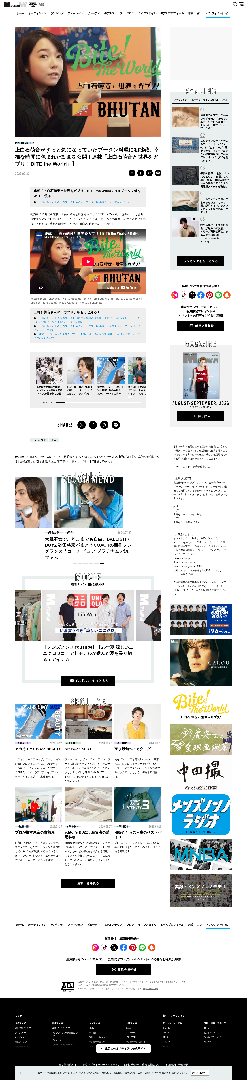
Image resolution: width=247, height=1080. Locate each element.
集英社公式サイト (69, 1064)
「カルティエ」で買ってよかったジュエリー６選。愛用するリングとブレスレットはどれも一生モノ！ (214, 206)
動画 (54, 440)
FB (140, 173)
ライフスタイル (147, 13)
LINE (158, 173)
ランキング (56, 13)
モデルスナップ (113, 13)
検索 (233, 4)
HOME (19, 456)
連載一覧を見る (88, 883)
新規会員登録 (204, 325)
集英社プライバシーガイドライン (101, 1064)
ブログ (130, 13)
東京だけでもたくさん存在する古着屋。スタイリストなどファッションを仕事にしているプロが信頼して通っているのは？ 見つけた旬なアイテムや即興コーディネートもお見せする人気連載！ (38, 851)
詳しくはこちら (200, 1073)
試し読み (204, 416)
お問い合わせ (131, 1064)
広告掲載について (152, 1064)
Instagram (175, 295)
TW (132, 173)
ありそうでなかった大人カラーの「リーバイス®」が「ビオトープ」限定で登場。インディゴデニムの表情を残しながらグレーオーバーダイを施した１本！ (214, 150)
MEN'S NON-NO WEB (13, 4)
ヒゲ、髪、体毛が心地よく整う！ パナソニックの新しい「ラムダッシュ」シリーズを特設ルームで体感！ (80, 393)
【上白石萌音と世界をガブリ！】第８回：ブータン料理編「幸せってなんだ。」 (83, 202)
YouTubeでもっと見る (92, 680)
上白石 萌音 (39, 440)
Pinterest (209, 295)
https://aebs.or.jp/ (150, 988)
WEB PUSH (227, 295)
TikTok (183, 295)
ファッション (75, 13)
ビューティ (93, 13)
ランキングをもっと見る (201, 261)
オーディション (37, 13)
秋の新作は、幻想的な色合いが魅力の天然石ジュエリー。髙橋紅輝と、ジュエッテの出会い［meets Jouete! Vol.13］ (157, 545)
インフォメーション (217, 13)
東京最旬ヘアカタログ (132, 749)
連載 (190, 13)
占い (199, 13)
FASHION (54, 532)
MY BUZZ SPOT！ (80, 749)
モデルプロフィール (172, 13)
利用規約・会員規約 (177, 1064)
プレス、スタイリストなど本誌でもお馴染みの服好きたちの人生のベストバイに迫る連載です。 (137, 847)
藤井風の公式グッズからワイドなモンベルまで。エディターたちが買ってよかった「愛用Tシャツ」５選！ (214, 122)
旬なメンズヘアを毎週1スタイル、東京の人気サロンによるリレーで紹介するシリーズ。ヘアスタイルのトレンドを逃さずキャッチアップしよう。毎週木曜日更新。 (137, 768)
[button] (51, 402)
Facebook (201, 295)
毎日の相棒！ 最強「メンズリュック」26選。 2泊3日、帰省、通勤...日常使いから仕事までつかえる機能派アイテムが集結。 (214, 180)
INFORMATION (26, 143)
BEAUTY (23, 743)
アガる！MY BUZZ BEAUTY (38, 749)
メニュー (242, 4)
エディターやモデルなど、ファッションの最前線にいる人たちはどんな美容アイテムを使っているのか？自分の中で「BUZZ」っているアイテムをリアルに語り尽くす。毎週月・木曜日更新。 (38, 768)
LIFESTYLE (73, 743)
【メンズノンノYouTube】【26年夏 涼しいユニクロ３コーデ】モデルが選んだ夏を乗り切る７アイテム (88, 653)
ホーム (20, 13)
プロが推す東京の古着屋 (35, 832)
